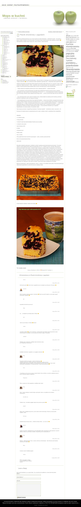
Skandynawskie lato (73, 71)
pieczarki (70, 56)
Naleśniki (3, 57)
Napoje (3, 58)
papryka (70, 53)
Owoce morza (6, 40)
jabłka (67, 42)
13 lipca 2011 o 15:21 (55, 320)
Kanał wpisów (4, 81)
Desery (29, 270)
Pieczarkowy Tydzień (71, 59)
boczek (76, 35)
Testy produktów (5, 71)
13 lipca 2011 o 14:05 (55, 302)
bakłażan (72, 35)
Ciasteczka (6, 46)
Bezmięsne (6, 37)
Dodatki (3, 54)
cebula (71, 39)
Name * (18, 473)
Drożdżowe (33, 270)
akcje (68, 36)
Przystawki (4, 63)
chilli (74, 39)
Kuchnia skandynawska (72, 45)
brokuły (77, 37)
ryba (67, 67)
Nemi (24, 367)
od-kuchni (24, 288)
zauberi (24, 326)
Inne (4, 48)
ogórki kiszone (71, 51)
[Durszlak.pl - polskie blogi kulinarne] (68, 86)
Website (18, 480)
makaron (68, 50)
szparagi (68, 73)
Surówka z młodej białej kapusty (55, 31)
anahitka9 (24, 336)
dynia (71, 40)
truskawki (76, 73)
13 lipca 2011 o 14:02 (55, 292)
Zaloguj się (4, 80)
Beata (24, 445)
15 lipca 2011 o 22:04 (55, 409)
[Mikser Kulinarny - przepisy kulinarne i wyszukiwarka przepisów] (71, 98)
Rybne (5, 41)
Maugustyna (25, 377)
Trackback (49, 270)
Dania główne (4, 36)
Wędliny (3, 72)
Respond (43, 270)
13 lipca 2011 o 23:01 (55, 371)
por (76, 63)
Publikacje (4, 64)
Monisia (24, 425)
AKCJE (4, 5)
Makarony (5, 39)
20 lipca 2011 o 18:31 (55, 438)
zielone (71, 79)
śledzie (77, 82)
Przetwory (4, 62)
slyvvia (24, 279)
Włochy (67, 79)
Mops (24, 355)
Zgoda (35, 505)
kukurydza (68, 48)
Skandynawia (73, 69)
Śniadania (4, 69)
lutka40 (24, 406)
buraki (68, 39)
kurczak (73, 48)
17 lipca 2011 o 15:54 (55, 419)
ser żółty (71, 67)
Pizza (3, 61)
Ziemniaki (5, 44)
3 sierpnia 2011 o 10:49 (55, 457)
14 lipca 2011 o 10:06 (55, 381)
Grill (3, 55)
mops (67, 51)
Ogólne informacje (5, 59)
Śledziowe (5, 68)
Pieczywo (4, 60)
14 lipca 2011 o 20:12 (55, 400)
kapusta (74, 42)
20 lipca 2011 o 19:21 (55, 448)
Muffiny (5, 50)
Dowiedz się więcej (43, 505)
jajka (71, 42)
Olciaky (24, 454)
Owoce (5, 51)
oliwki (76, 51)
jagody (24, 268)
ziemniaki (70, 81)
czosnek (68, 40)
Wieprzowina (6, 42)
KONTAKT (10, 5)
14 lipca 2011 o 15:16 (55, 390)
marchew (73, 50)
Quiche (3, 65)
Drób (4, 38)
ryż (69, 67)
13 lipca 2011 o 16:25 (55, 329)
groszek (75, 40)
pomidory (70, 63)
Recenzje (4, 66)
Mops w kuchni (13, 16)
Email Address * (20, 477)
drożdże (21, 268)
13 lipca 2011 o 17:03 (55, 339)
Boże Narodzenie (71, 37)
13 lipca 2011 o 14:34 (55, 311)
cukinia (77, 39)
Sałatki (3, 67)
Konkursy (4, 56)
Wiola (24, 308)
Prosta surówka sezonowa (24, 31)
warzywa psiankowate (70, 75)
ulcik (24, 317)
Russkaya (24, 416)
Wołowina (5, 43)
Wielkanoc (70, 78)
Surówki (3, 70)
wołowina (76, 78)
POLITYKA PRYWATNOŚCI (21, 5)
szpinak (72, 73)
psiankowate (72, 65)
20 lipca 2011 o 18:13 (55, 428)
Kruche (5, 49)
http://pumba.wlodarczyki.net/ (42, 362)
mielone (77, 50)
